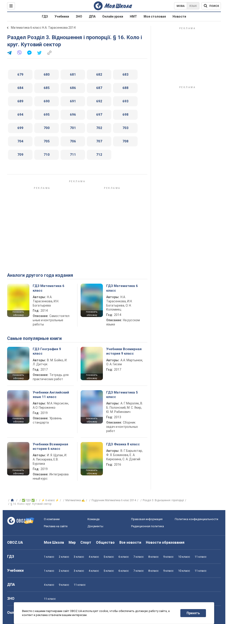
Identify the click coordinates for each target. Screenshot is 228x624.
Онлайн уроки (112, 16)
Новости (179, 16)
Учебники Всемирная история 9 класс (124, 351)
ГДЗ (45, 16)
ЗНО (79, 16)
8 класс (153, 556)
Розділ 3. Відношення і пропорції (163, 500)
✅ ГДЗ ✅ (28, 500)
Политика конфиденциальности (196, 519)
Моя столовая (155, 16)
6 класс (123, 556)
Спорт (85, 542)
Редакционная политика (147, 526)
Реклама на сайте (55, 526)
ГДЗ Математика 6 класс (48, 288)
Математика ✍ (75, 500)
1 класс (49, 556)
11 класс (200, 556)
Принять (193, 613)
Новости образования (165, 542)
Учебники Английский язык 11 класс (51, 394)
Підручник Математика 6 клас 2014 (114, 500)
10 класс (184, 556)
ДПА (92, 16)
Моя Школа (54, 542)
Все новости (130, 542)
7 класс (138, 556)
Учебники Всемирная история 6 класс (50, 446)
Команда (94, 519)
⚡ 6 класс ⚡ (50, 500)
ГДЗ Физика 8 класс (123, 444)
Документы (95, 526)
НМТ (133, 16)
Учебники (62, 16)
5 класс (109, 556)
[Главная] (12, 500)
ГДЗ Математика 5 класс (122, 394)
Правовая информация (147, 519)
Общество (105, 542)
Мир (72, 542)
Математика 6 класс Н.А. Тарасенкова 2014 (43, 27)
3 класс (79, 556)
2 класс (64, 556)
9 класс (168, 556)
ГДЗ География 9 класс (47, 351)
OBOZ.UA (15, 542)
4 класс (94, 556)
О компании (52, 519)
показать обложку (18, 313)
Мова (181, 6)
